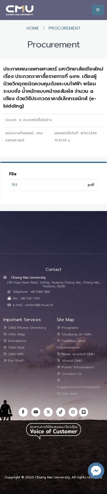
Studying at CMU (76, 334)
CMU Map (16, 334)
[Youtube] (35, 412)
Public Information (77, 367)
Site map (68, 393)
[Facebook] (23, 412)
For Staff (15, 360)
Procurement (65, 28)
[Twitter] (48, 412)
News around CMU (77, 354)
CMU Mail (15, 347)
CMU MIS (15, 354)
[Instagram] (73, 412)
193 (14, 184)
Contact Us (70, 373)
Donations (16, 340)
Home (32, 28)
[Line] (83, 412)
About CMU (71, 360)
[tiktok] (60, 412)
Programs (69, 327)
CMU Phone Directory (26, 327)
